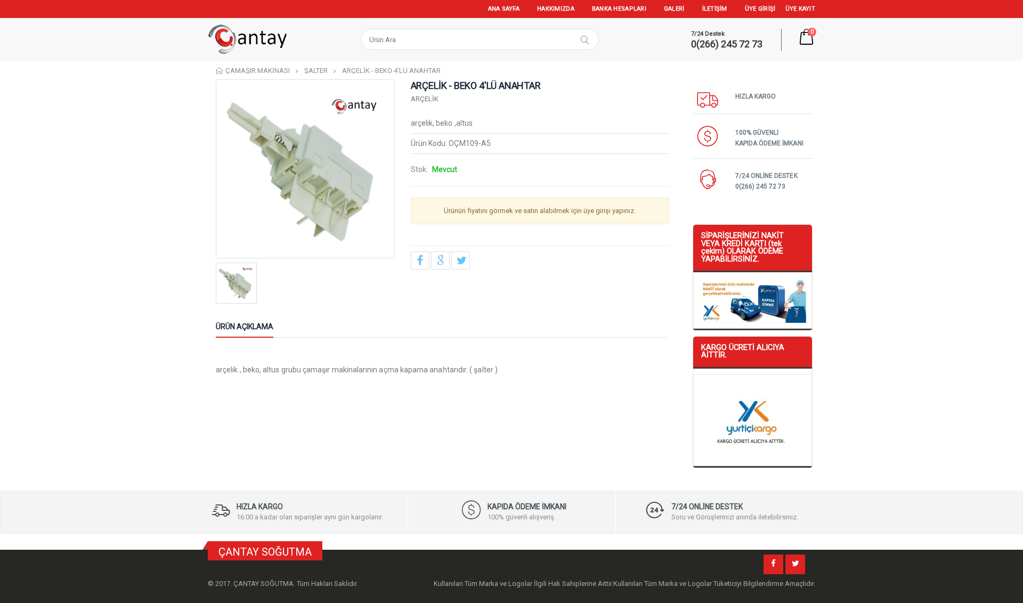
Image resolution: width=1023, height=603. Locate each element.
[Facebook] (773, 564)
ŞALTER (316, 71)
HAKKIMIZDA (555, 8)
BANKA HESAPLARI (619, 8)
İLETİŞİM (714, 8)
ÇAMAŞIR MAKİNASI (257, 71)
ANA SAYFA (503, 8)
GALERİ (674, 8)
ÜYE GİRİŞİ (760, 8)
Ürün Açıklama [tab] (244, 326)
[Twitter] (795, 564)
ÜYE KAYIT (800, 8)
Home (220, 70)
